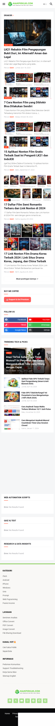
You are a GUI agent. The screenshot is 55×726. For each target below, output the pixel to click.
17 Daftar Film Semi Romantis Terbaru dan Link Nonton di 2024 (24, 206)
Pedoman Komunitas (11, 664)
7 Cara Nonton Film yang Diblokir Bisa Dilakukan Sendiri (25, 104)
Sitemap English (9, 676)
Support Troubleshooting (13, 668)
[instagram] (27, 701)
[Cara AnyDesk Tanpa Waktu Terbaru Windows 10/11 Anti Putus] (12, 410)
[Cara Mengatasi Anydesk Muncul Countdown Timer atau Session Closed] (12, 424)
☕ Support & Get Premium (17, 299)
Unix (4, 591)
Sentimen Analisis (10, 618)
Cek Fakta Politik (9, 647)
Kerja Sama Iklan (10, 672)
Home (7, 713)
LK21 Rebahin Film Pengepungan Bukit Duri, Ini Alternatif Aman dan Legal (25, 53)
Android (6, 580)
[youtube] (21, 701)
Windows (6, 588)
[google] (45, 701)
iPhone (5, 584)
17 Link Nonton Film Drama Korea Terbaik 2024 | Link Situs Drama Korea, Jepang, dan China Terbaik (25, 257)
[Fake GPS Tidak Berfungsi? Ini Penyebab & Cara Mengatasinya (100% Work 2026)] (12, 396)
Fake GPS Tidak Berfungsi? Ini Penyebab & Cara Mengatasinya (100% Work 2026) (35, 395)
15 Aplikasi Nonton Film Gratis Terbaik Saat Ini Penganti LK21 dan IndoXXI (26, 155)
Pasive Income (9, 603)
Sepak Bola (7, 651)
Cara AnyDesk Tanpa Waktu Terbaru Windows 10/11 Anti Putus (36, 408)
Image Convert (9, 629)
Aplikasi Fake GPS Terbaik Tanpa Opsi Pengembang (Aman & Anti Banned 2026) (35, 381)
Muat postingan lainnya (26, 279)
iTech (5, 576)
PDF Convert (8, 625)
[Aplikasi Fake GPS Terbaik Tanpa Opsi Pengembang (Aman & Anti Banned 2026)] (12, 383)
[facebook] (10, 701)
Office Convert (8, 621)
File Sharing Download (12, 633)
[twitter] (15, 701)
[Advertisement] (8, 48)
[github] (39, 701)
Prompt (6, 595)
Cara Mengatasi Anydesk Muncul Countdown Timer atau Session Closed (35, 422)
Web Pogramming (10, 599)
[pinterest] (33, 701)
